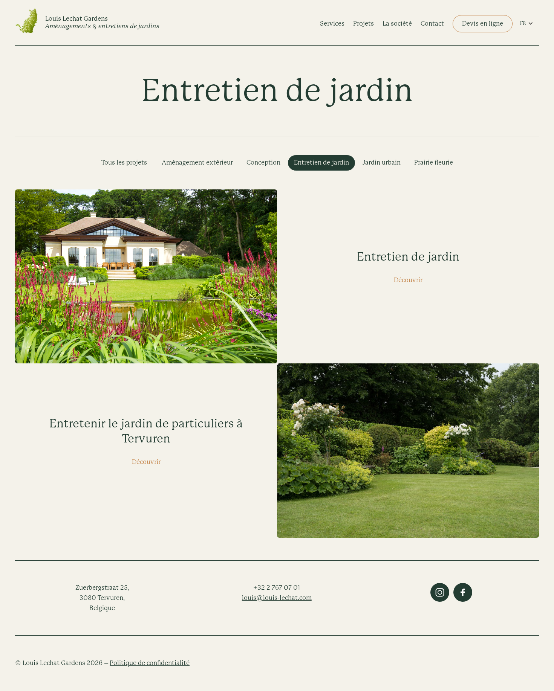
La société (397, 23)
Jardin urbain (382, 162)
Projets (363, 23)
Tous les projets (124, 162)
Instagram (439, 592)
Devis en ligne (482, 23)
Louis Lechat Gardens (102, 22)
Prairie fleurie (433, 162)
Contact (432, 23)
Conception (263, 162)
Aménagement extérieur (197, 162)
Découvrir (408, 280)
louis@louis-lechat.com (277, 597)
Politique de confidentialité (150, 663)
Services (332, 23)
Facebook (462, 592)
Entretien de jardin (321, 162)
